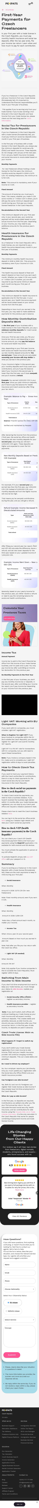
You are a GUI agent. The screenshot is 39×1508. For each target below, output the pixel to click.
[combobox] (16, 1289)
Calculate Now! (9, 618)
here (4, 820)
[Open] (33, 1289)
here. (10, 814)
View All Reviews (19, 1216)
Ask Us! (19, 1504)
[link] (19, 10)
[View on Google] (20, 1195)
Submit (12, 1355)
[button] (9, 618)
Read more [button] (19, 1190)
